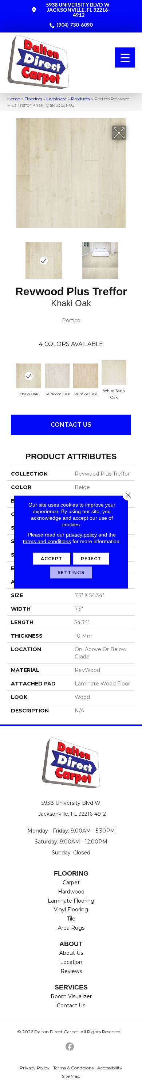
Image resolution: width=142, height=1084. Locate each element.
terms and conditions (47, 541)
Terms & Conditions (73, 1067)
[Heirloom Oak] (57, 376)
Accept (52, 558)
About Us (71, 953)
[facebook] (70, 1047)
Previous (11, 257)
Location (71, 962)
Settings (71, 572)
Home (13, 98)
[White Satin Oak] (114, 372)
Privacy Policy (35, 1067)
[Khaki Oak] (29, 376)
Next (131, 257)
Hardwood (71, 891)
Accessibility (109, 1067)
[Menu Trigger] (125, 57)
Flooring (33, 98)
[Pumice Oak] (85, 376)
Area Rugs (71, 928)
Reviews (71, 971)
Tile (71, 918)
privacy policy (81, 535)
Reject (91, 558)
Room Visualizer (71, 996)
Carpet (71, 882)
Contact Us (71, 424)
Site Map (71, 1076)
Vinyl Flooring (71, 909)
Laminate (56, 98)
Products (80, 98)
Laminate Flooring (71, 900)
